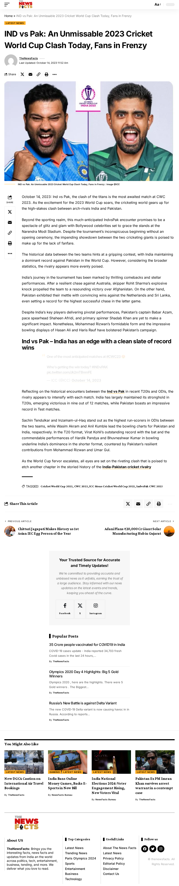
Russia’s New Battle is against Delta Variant (82, 703)
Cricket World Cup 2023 (56, 486)
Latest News (15, 23)
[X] (80, 609)
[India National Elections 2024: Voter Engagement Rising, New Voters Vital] (111, 762)
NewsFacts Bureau (62, 795)
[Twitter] (152, 848)
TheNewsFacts (28, 58)
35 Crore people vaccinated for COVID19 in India (87, 644)
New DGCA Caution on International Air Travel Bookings (23, 783)
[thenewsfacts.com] (26, 4)
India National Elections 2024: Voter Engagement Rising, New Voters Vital (109, 786)
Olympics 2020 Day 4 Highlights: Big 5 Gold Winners (84, 674)
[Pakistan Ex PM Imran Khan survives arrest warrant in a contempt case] (155, 762)
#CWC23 (113, 356)
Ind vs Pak (115, 391)
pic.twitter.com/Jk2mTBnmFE (69, 372)
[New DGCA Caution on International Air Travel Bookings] (24, 762)
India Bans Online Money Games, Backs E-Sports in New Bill (67, 783)
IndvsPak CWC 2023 (149, 486)
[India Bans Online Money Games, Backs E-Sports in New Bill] (67, 762)
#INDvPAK (100, 367)
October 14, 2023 (86, 380)
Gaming (55, 772)
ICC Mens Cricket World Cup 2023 (112, 486)
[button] (8, 4)
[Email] (30, 74)
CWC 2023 (81, 486)
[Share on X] (22, 74)
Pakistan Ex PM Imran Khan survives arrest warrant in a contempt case (154, 786)
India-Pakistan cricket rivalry (126, 467)
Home (8, 16)
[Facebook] (65, 609)
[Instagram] (95, 609)
